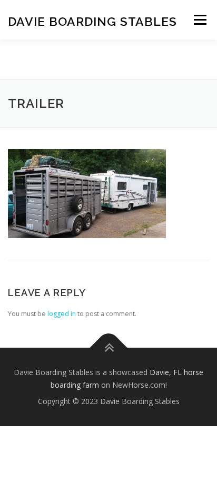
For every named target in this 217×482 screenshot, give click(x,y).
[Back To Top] (108, 347)
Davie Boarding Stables (92, 21)
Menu (199, 19)
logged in (61, 313)
